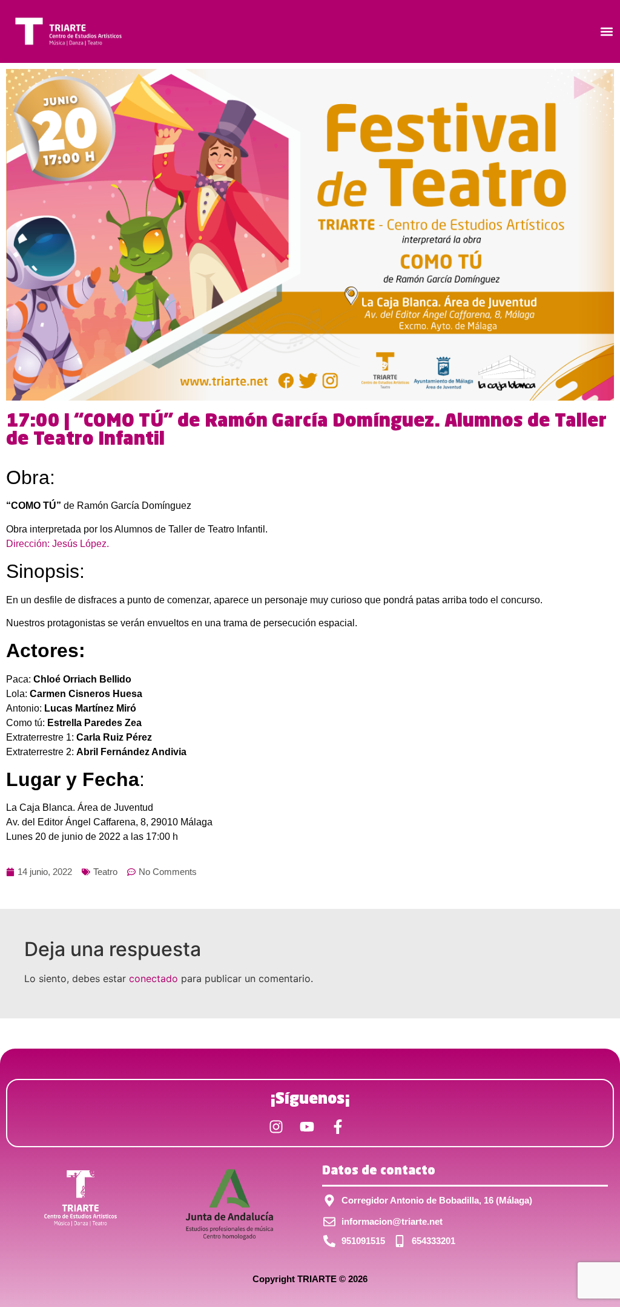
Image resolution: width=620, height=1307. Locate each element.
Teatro (105, 871)
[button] (607, 32)
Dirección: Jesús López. (57, 544)
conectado (153, 978)
